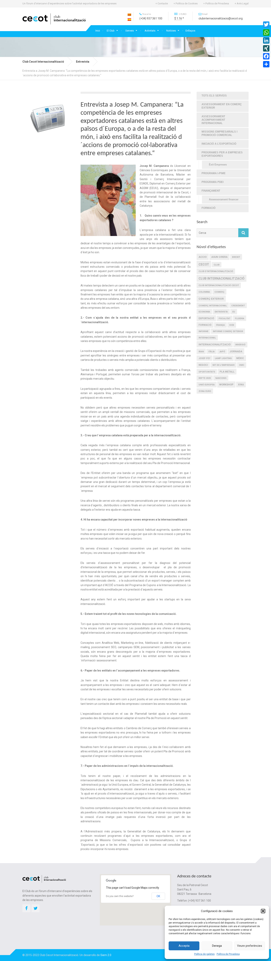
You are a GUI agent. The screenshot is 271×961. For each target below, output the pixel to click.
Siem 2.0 (105, 955)
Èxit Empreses (218, 164)
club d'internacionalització (216, 271)
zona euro (205, 391)
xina (241, 384)
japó (222, 351)
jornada (236, 351)
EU (233, 311)
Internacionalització (215, 344)
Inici (97, 30)
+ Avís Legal (242, 3)
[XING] (266, 48)
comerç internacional (213, 305)
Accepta (184, 946)
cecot (204, 264)
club (216, 265)
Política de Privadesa (228, 954)
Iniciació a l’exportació (219, 143)
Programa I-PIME (214, 173)
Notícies (171, 30)
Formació (208, 207)
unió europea (207, 384)
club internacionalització (221, 278)
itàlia (211, 351)
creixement (238, 305)
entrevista (221, 311)
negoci (203, 365)
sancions (220, 378)
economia (204, 311)
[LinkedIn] (266, 40)
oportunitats (207, 372)
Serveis (129, 30)
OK (158, 896)
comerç (219, 291)
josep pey (204, 358)
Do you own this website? (120, 896)
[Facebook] (266, 56)
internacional (207, 337)
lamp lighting (223, 358)
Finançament (211, 190)
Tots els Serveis (214, 95)
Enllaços (190, 30)
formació (205, 325)
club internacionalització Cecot (219, 285)
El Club (110, 30)
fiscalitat (224, 318)
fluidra (239, 318)
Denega (217, 946)
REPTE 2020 (205, 378)
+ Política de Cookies (186, 3)
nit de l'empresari (223, 365)
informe (203, 331)
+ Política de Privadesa (216, 3)
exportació (206, 318)
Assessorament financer (223, 199)
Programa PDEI (213, 182)
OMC (241, 365)
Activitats (150, 30)
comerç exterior (211, 298)
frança (220, 325)
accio (203, 256)
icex (231, 325)
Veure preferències (249, 946)
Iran (201, 351)
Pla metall (227, 371)
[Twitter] (266, 25)
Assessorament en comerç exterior (222, 106)
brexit (236, 257)
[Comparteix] (266, 64)
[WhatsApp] (266, 32)
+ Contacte (162, 3)
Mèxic (240, 358)
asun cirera (219, 256)
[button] (263, 911)
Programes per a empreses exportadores (222, 154)
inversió (240, 344)
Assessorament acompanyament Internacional (213, 120)
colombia (204, 292)
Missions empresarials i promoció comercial (219, 133)
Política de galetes (204, 954)
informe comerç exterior (228, 331)
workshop (226, 384)
